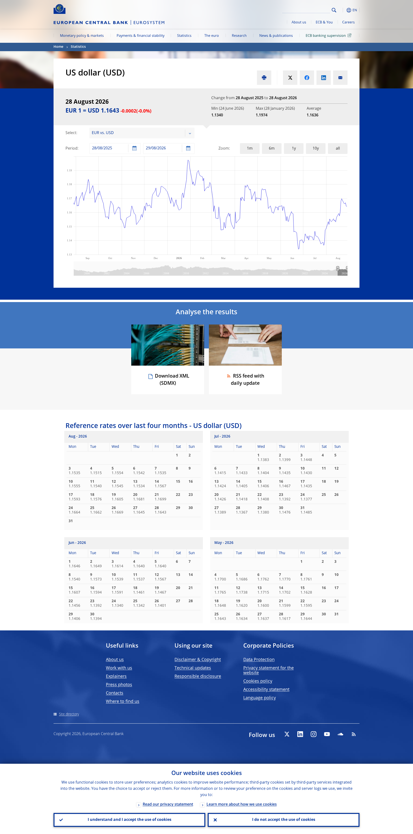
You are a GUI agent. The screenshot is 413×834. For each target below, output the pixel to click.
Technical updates (192, 668)
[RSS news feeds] (353, 734)
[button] (342, 10)
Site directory (69, 714)
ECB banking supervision (326, 36)
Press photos (119, 685)
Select (70, 133)
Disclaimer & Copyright (197, 660)
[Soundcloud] (340, 734)
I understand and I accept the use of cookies (129, 820)
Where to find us (122, 701)
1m (250, 149)
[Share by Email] (340, 77)
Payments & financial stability (140, 36)
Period (71, 149)
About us (299, 22)
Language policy (259, 698)
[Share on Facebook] (307, 77)
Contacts (114, 693)
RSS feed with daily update (247, 380)
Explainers (116, 676)
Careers (348, 22)
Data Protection (259, 660)
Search (334, 10)
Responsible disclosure (197, 676)
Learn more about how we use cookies (241, 805)
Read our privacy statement (168, 805)
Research (239, 36)
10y (316, 149)
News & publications (276, 36)
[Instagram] (313, 734)
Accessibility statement (266, 690)
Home (58, 47)
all (338, 149)
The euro (211, 36)
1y (294, 149)
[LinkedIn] (300, 734)
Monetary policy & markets (82, 36)
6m (272, 149)
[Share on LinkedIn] (323, 77)
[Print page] (264, 77)
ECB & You (324, 22)
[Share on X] (290, 77)
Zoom (223, 149)
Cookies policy (257, 681)
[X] (287, 734)
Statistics (184, 36)
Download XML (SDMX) (172, 380)
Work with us (119, 668)
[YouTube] (327, 734)
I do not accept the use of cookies (283, 820)
